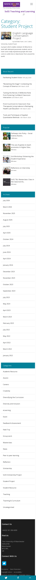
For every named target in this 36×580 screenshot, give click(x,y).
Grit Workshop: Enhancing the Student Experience (22, 157)
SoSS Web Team (18, 41)
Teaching (6, 494)
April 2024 (6, 258)
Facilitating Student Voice (12, 77)
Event (5, 417)
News (5, 449)
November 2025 (9, 213)
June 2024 (6, 252)
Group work (7, 436)
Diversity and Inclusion (11, 404)
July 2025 (6, 226)
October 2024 (8, 239)
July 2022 (6, 330)
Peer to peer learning (11, 455)
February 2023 (8, 323)
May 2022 (6, 336)
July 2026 (6, 200)
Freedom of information (9, 575)
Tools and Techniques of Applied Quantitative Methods (15, 116)
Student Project (12, 44)
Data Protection (15, 569)
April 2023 (6, 310)
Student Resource (9, 488)
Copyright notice (6, 572)
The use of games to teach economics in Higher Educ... (21, 146)
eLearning (7, 410)
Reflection (6, 462)
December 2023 (9, 271)
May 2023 (6, 304)
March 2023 (7, 317)
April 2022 (6, 343)
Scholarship (4, 44)
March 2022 (7, 349)
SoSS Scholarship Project (12, 475)
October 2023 (8, 284)
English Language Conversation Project (23, 35)
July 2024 (6, 246)
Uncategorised (8, 507)
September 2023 (9, 291)
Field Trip (6, 430)
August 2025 (7, 220)
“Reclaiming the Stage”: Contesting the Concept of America (17, 85)
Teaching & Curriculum (11, 501)
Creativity (6, 391)
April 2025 (6, 233)
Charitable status (24, 575)
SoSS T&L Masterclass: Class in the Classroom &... (22, 180)
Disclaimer (4, 569)
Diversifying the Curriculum (13, 397)
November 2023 (9, 278)
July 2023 (6, 297)
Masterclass (7, 443)
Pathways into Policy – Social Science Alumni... (21, 134)
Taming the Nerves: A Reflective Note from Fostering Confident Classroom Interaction (17, 95)
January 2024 (8, 265)
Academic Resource (10, 371)
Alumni (5, 378)
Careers (6, 384)
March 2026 (7, 207)
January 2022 (8, 355)
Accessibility (18, 572)
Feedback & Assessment (12, 423)
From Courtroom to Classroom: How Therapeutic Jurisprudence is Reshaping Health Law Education (18, 106)
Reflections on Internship (20, 168)
